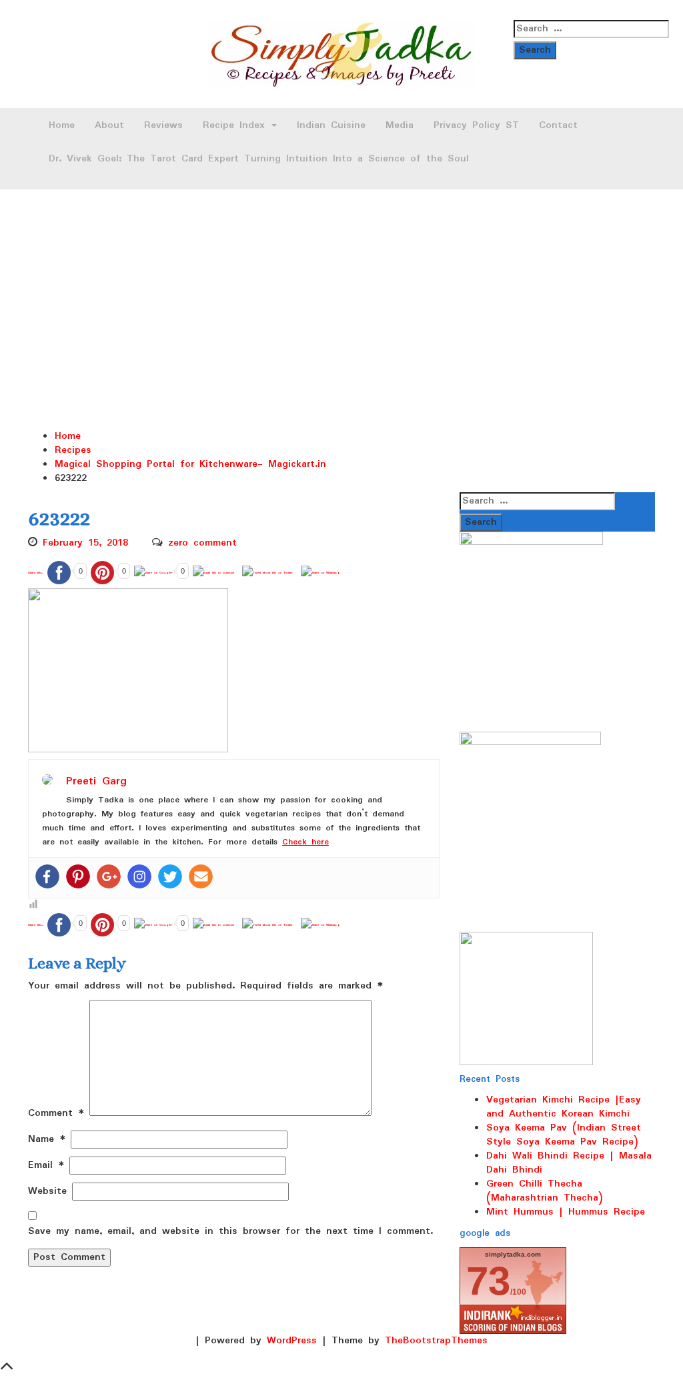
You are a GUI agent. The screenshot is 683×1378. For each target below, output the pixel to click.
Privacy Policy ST (476, 125)
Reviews (163, 125)
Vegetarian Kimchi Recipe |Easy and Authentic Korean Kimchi (563, 1107)
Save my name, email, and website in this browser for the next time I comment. (230, 1232)
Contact (558, 125)
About (109, 125)
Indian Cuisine (331, 125)
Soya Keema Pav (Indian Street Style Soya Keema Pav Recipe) (563, 1135)
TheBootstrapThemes (436, 1341)
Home (62, 125)
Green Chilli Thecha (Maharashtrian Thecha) (544, 1191)
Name (46, 1140)
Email (46, 1166)
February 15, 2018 (85, 543)
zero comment (202, 543)
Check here (305, 842)
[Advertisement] (341, 289)
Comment (56, 1114)
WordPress (292, 1341)
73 (488, 1281)
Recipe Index (236, 125)
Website (47, 1192)
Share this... (35, 572)
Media (400, 125)
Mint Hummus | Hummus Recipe (565, 1212)
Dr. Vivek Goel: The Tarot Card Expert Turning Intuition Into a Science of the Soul (259, 159)
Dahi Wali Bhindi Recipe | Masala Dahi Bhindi (569, 1163)
